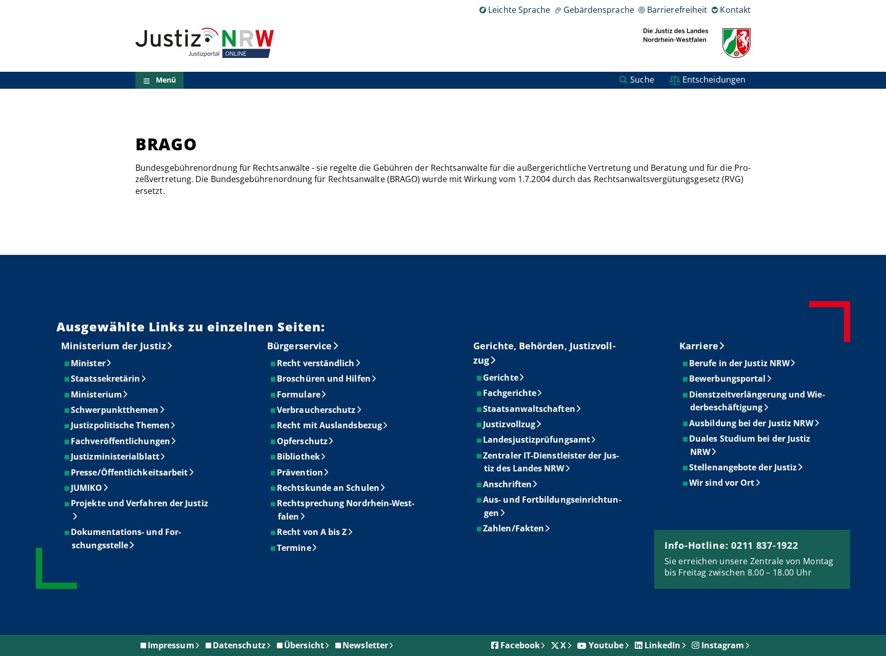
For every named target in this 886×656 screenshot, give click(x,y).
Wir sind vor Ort (722, 482)
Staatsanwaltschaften (529, 408)
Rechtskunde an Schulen (328, 487)
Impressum (171, 645)
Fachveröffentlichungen (121, 441)
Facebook (520, 645)
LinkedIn (663, 645)
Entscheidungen (714, 79)
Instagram (722, 645)
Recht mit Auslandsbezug (330, 425)
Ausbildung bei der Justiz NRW (751, 423)
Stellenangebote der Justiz (743, 467)
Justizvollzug (509, 424)
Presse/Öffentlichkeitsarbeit (130, 472)
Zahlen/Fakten (514, 528)
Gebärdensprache (598, 9)
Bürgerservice (299, 346)
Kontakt (735, 9)
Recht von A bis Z (312, 532)
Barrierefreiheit (677, 9)
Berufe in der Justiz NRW (740, 363)
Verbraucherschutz (316, 409)
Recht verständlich (316, 363)
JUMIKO (87, 487)
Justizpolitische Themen (121, 425)
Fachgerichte (510, 393)
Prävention (300, 472)
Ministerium (97, 394)
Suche (642, 79)
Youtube (606, 645)
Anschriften (508, 484)
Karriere (698, 346)
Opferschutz (303, 441)
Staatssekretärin (106, 378)
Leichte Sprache (519, 9)
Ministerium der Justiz (113, 346)
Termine (294, 547)
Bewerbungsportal (728, 378)
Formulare (299, 394)
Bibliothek (299, 456)
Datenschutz (239, 645)
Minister (89, 363)
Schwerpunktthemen (115, 409)
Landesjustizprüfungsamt (537, 439)
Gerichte (501, 377)
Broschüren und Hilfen (324, 378)
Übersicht (304, 645)
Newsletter (365, 645)
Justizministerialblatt (115, 456)
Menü (166, 80)
